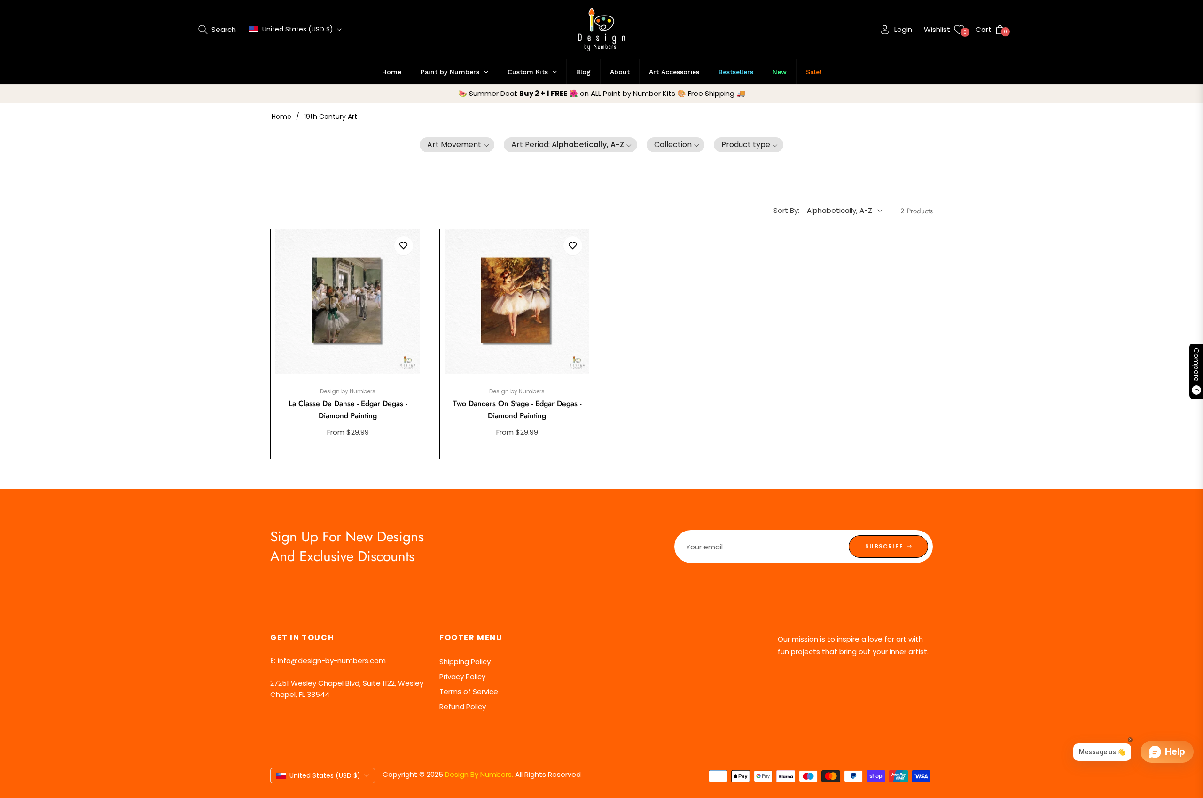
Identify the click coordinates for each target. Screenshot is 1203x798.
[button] (217, 29)
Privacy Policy (462, 676)
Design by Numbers (347, 391)
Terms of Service (468, 691)
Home (281, 116)
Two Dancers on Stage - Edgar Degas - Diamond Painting (517, 409)
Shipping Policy (465, 661)
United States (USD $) (297, 29)
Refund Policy (462, 707)
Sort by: (786, 210)
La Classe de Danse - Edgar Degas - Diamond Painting (348, 409)
